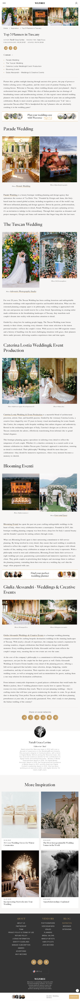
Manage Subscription (21, 945)
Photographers (48, 923)
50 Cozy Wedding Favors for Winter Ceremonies (19, 844)
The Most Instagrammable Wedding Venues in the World (58, 844)
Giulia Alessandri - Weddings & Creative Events (25, 72)
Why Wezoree (21, 954)
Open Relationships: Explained (56, 902)
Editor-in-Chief (40, 746)
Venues (48, 929)
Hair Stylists (48, 942)
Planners (48, 932)
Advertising (21, 951)
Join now (74, 997)
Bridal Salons (48, 935)
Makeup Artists (48, 939)
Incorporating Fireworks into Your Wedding (18, 903)
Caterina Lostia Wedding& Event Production (24, 66)
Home (6, 28)
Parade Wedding (12, 60)
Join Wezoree (48, 945)
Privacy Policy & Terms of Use (21, 932)
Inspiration (15, 28)
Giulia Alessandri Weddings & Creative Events (23, 635)
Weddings (67, 926)
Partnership (21, 926)
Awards (21, 948)
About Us (21, 923)
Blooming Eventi (12, 69)
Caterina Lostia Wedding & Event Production (23, 414)
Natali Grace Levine (17, 40)
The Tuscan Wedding (14, 63)
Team (21, 929)
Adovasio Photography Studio (23, 291)
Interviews (67, 929)
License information (21, 939)
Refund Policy (21, 935)
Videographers (48, 926)
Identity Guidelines (21, 942)
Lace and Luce (60, 515)
